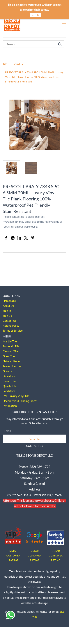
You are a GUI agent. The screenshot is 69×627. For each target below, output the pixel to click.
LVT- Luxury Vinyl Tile (16, 396)
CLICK (35, 14)
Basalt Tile (9, 381)
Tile (5, 63)
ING (15, 560)
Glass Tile (9, 356)
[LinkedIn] (19, 238)
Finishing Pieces (28, 401)
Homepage (9, 300)
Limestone (9, 376)
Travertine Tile (12, 366)
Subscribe (34, 439)
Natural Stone (11, 361)
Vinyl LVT (19, 63)
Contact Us (9, 320)
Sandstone (9, 391)
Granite (7, 371)
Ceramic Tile (10, 351)
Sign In (7, 310)
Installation (10, 405)
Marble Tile (10, 341)
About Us (8, 305)
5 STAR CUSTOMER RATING (34, 555)
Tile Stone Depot (24, 611)
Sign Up (7, 315)
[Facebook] (6, 238)
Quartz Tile (10, 386)
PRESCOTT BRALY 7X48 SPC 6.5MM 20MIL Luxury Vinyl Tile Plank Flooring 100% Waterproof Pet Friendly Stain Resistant (34, 77)
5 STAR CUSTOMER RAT (13, 555)
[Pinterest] (32, 238)
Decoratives (10, 401)
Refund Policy (11, 325)
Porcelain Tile (11, 346)
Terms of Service (13, 330)
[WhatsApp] (12, 238)
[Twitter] (26, 238)
